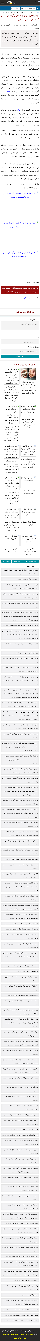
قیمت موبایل (16, 561)
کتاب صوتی (17, 1338)
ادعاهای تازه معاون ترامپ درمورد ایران (26, 966)
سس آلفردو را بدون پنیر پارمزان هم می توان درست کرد (22, 1087)
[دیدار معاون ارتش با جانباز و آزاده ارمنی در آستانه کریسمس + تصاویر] (20, 205)
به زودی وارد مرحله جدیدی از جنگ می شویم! (25, 929)
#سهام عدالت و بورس (28, 8)
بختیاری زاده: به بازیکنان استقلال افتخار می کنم (24, 1115)
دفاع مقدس (6, 91)
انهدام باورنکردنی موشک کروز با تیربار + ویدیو (25, 923)
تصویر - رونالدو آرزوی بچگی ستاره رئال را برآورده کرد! (22, 658)
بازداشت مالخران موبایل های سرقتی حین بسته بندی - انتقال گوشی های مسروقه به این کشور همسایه (11, 466)
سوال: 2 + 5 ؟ (33, 347)
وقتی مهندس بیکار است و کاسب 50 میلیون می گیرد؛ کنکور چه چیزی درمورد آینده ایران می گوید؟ (12, 498)
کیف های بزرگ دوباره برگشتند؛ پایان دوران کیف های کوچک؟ (21, 1247)
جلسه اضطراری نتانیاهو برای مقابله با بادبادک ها (24, 1309)
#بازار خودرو (15, 8)
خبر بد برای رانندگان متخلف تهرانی (28, 492)
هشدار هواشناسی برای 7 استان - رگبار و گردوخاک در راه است (20, 734)
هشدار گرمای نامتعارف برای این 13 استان (28, 523)
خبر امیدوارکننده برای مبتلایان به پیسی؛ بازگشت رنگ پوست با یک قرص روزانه (28, 463)
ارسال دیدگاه (20, 356)
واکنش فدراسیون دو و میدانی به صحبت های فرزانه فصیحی (21, 1096)
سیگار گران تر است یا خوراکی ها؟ (12, 550)
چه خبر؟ (16, 3)
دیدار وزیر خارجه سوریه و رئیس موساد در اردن (24, 1320)
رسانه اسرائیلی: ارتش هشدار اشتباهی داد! (25, 1256)
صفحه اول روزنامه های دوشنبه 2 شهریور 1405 (24, 859)
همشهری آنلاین (28, 298)
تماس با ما (29, 1334)
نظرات (32, 320)
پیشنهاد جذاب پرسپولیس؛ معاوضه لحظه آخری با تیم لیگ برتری (20, 850)
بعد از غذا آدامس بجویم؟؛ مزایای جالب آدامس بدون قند (22, 1001)
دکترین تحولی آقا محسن (31, 579)
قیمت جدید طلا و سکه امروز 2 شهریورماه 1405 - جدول (22, 603)
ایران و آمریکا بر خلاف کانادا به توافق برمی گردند (24, 1135)
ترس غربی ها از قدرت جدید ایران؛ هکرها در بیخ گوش (23, 1177)
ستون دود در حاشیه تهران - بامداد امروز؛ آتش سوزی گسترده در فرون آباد (28, 423)
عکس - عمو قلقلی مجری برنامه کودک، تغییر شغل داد (23, 643)
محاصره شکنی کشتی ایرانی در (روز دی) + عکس (24, 625)
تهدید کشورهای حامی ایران (30, 971)
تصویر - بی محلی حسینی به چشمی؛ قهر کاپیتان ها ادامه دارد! (20, 1050)
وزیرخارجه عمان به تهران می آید (28, 653)
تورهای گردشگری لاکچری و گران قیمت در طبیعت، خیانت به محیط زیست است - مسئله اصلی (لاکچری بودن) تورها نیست (11, 394)
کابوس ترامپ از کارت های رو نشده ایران (26, 995)
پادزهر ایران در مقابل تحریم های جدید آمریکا (25, 1223)
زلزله (19, 110)
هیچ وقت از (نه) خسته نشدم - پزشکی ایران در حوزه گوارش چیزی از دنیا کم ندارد (11, 526)
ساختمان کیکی (34, 1295)
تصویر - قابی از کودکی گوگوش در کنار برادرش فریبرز (23, 1078)
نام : (37, 337)
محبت (32, 138)
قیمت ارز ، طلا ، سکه (30, 561)
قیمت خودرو (6, 561)
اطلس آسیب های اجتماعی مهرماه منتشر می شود (28, 551)
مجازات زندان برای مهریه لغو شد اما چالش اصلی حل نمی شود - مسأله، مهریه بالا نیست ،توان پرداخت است (28, 387)
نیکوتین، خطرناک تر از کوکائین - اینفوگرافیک (25, 1315)
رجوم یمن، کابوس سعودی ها (30, 1280)
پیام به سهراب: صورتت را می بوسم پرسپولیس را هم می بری (20, 864)
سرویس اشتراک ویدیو (16, 1334)
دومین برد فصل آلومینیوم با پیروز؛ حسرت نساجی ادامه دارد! (21, 1196)
